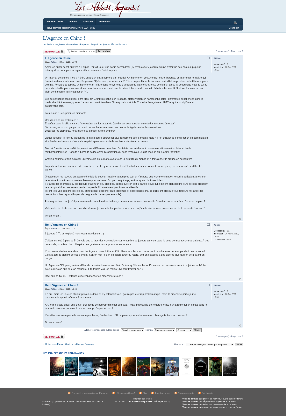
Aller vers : (179, 344)
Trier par (149, 330)
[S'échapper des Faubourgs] (100, 376)
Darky (167, 401)
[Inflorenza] (215, 376)
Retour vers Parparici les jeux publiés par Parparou (69, 344)
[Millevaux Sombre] (71, 376)
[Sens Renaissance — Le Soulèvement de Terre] (129, 376)
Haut (240, 219)
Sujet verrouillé (50, 50)
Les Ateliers (72, 44)
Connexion (234, 28)
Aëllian (54, 62)
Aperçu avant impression (236, 23)
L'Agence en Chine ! (64, 37)
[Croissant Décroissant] (189, 330)
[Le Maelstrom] (230, 376)
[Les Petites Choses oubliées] (86, 376)
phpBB (149, 399)
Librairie (73, 21)
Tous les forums (162, 393)
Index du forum (55, 21)
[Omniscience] (201, 376)
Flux (145, 393)
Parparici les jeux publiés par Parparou (109, 44)
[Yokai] (143, 376)
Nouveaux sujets (186, 393)
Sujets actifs (207, 393)
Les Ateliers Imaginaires (54, 44)
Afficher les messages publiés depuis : (102, 330)
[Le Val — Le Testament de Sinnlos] (186, 376)
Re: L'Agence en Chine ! (61, 224)
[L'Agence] (172, 376)
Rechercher (104, 21)
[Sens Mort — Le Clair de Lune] (57, 376)
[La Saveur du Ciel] (114, 376)
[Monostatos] (158, 376)
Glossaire (88, 21)
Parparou (84, 44)
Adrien (54, 228)
